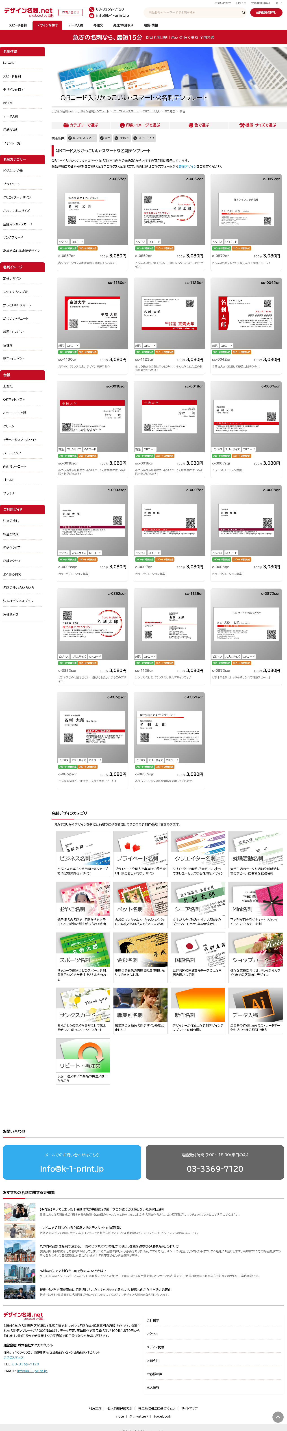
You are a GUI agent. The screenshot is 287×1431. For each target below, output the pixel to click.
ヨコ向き (170, 111)
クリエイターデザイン (17, 197)
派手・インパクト (14, 358)
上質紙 (8, 386)
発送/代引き (11, 547)
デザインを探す (47, 25)
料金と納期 (11, 534)
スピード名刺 (18, 25)
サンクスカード (13, 237)
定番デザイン (12, 278)
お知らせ (153, 1360)
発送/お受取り (123, 25)
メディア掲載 (155, 1347)
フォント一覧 (11, 143)
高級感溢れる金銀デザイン (21, 250)
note (120, 1416)
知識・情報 (151, 25)
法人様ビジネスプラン (18, 601)
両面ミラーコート (14, 466)
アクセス (152, 1333)
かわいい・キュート (15, 318)
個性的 (8, 345)
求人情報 (153, 1387)
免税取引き (11, 614)
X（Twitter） (139, 1416)
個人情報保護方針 (120, 1408)
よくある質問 (12, 574)
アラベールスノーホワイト (20, 439)
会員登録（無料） (260, 3)
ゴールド (9, 479)
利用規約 (95, 1408)
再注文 (98, 25)
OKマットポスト (14, 399)
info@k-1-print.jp (72, 1168)
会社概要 (153, 1320)
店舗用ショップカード (17, 224)
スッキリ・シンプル (15, 291)
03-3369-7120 (215, 1168)
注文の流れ (11, 520)
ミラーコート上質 (14, 413)
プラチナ (9, 493)
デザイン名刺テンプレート (93, 111)
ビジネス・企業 (13, 170)
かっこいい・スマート (126, 111)
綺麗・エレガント (14, 332)
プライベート (11, 184)
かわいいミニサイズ (16, 210)
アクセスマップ (14, 1357)
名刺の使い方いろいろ (18, 587)
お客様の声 (154, 1374)
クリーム (8, 426)
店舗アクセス (12, 561)
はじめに (9, 62)
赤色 (107, 138)
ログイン (241, 3)
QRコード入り (151, 111)
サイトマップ (189, 1408)
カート (279, 3)
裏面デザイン (187, 166)
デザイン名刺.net (63, 111)
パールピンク (12, 453)
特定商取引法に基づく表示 (157, 1408)
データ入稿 (75, 25)
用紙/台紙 (10, 129)
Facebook (162, 1416)
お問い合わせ (223, 3)
